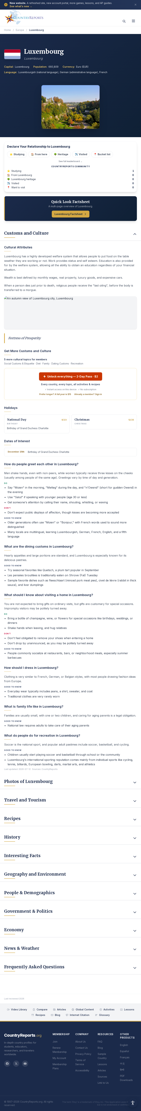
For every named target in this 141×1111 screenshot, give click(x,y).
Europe (20, 29)
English (124, 1045)
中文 (122, 1063)
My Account (59, 1058)
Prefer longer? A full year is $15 (55, 394)
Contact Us (81, 1047)
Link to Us (103, 1082)
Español (124, 1051)
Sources (102, 1076)
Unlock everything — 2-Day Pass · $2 (72, 376)
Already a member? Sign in (88, 394)
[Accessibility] (133, 1103)
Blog (57, 1014)
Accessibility (82, 1070)
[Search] (124, 21)
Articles (61, 1009)
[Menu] (133, 21)
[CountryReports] (24, 16)
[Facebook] (7, 1064)
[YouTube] (25, 1064)
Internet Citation (79, 1014)
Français (124, 1057)
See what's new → (21, 6)
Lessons (129, 1009)
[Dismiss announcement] (135, 5)
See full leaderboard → (70, 161)
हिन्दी (122, 1069)
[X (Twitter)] (16, 1064)
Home (7, 29)
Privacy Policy (83, 1053)
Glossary (104, 1014)
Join (55, 1041)
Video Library (19, 1009)
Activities (109, 1009)
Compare (42, 1009)
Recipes (40, 1014)
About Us (80, 1041)
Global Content (85, 1009)
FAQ (100, 1041)
